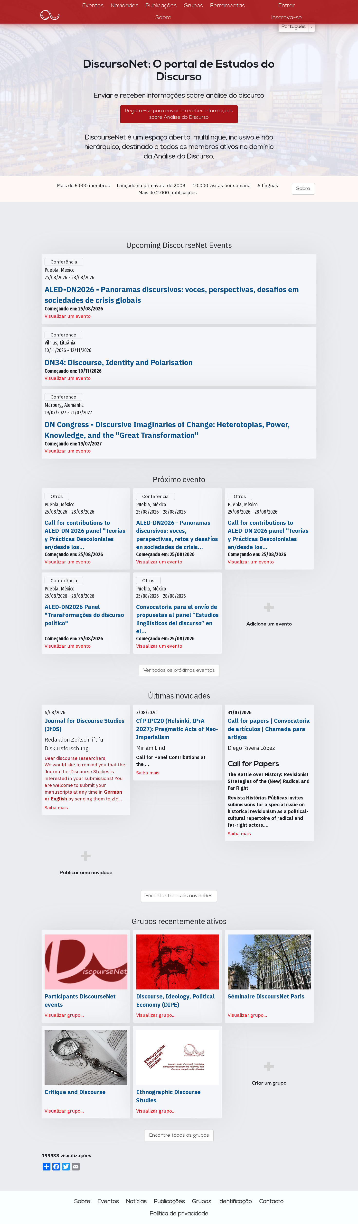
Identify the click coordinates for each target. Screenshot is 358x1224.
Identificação (235, 1201)
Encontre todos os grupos (179, 1135)
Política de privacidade (179, 1213)
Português (294, 27)
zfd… (117, 799)
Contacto (271, 1201)
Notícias (136, 1201)
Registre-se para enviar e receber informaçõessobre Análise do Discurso (179, 114)
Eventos (108, 1201)
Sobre (82, 1201)
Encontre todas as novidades (179, 896)
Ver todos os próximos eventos (179, 670)
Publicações (169, 1201)
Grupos (201, 1201)
